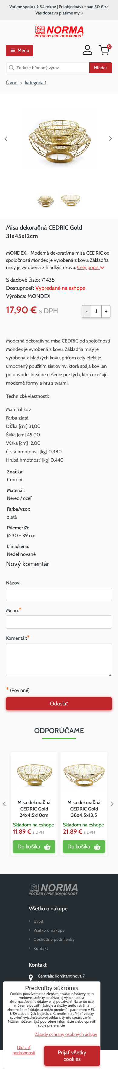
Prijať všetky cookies (72, 1055)
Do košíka (29, 846)
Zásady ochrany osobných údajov (66, 1034)
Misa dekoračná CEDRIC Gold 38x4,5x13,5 (83, 809)
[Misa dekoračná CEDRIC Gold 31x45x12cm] (59, 139)
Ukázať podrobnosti (23, 1050)
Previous (6, 139)
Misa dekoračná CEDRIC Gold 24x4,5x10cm (34, 809)
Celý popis (88, 267)
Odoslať (59, 703)
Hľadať (100, 67)
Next (112, 139)
